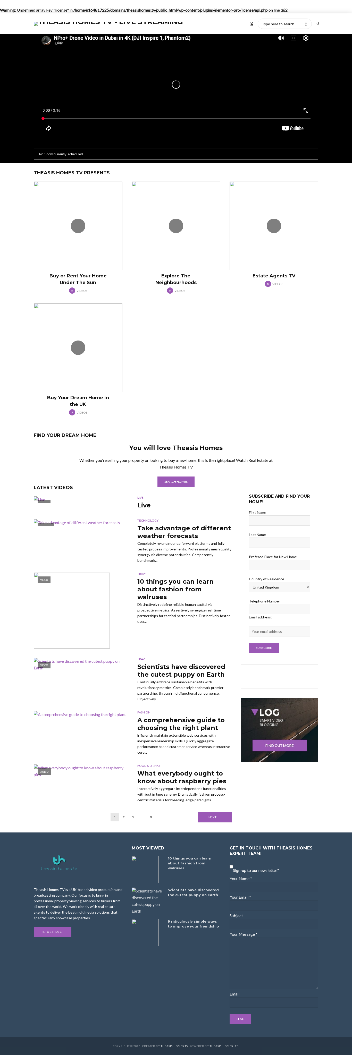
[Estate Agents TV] (274, 226)
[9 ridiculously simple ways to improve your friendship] (147, 932)
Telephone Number (264, 601)
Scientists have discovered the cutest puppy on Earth (181, 670)
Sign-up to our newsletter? (256, 870)
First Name (257, 512)
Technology (147, 520)
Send (240, 1019)
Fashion (143, 712)
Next (212, 817)
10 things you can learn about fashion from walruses (175, 589)
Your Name (241, 878)
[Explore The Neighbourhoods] (176, 226)
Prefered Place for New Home (273, 557)
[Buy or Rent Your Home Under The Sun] (78, 226)
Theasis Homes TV (174, 1046)
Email (234, 993)
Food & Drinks (148, 766)
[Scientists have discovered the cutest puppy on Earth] (147, 901)
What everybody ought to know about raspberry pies (181, 777)
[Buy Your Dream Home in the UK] (78, 347)
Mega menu (224, 24)
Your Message (243, 934)
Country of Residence (266, 579)
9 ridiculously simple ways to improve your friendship (193, 923)
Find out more (52, 932)
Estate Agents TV (274, 276)
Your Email (240, 897)
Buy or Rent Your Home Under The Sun (78, 279)
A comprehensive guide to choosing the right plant (181, 723)
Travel (142, 574)
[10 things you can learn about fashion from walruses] (147, 869)
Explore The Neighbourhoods (176, 279)
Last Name (257, 534)
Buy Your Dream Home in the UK (78, 401)
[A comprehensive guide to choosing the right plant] (81, 714)
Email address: (260, 617)
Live (140, 497)
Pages (199, 24)
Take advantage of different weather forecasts (184, 532)
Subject (236, 915)
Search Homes (176, 481)
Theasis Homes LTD (224, 1046)
